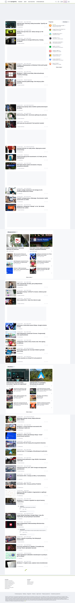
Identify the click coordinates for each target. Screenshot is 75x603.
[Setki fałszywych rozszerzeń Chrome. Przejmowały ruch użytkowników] (9, 263)
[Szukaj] (56, 1)
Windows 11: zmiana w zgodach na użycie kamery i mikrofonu (31, 501)
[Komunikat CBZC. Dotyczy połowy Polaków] (10, 485)
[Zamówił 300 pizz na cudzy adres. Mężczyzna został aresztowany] (10, 149)
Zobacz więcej (29, 277)
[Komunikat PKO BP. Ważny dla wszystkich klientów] (10, 444)
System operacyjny (29, 584)
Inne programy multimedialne (58, 47)
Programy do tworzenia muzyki (9, 581)
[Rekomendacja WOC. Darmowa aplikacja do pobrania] (10, 116)
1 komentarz (20, 193)
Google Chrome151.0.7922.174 (59, 29)
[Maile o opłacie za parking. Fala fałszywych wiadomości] (9, 398)
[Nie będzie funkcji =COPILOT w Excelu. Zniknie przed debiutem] (10, 292)
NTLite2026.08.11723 (57, 54)
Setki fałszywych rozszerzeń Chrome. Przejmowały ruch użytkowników (21, 262)
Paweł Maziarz (26, 121)
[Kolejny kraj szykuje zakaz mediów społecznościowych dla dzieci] (10, 107)
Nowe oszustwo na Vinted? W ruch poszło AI (29, 358)
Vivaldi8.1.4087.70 (56, 50)
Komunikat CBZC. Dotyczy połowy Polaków (29, 484)
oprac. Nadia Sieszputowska (29, 105)
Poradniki (28, 580)
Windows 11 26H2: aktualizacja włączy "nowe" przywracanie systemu (21, 269)
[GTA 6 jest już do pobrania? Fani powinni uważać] (10, 124)
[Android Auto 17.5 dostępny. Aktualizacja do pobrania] (41, 375)
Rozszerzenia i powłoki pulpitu (58, 38)
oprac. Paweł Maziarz (27, 188)
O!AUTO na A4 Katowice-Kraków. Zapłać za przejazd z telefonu (43, 403)
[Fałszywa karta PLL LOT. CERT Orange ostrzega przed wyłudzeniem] (10, 468)
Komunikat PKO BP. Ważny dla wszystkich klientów (31, 443)
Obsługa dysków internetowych (58, 60)
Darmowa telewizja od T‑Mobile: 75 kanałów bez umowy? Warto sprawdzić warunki (30, 547)
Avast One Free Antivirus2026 (58, 25)
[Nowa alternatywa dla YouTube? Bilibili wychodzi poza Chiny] (10, 350)
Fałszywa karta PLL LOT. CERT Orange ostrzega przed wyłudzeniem (31, 468)
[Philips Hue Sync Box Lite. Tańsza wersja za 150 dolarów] (10, 32)
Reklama (34, 593)
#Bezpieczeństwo (12, 232)
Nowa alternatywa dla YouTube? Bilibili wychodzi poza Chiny (31, 350)
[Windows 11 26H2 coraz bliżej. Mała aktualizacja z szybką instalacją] (10, 74)
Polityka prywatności (46, 593)
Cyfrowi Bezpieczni (40, 1)
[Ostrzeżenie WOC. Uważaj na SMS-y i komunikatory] (10, 476)
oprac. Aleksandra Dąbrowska (29, 146)
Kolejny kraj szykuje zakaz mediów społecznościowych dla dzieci (32, 107)
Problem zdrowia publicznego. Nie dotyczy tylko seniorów (30, 82)
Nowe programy (7, 588)
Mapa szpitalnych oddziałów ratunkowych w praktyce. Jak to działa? (32, 555)
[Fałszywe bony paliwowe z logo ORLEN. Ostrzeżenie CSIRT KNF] (33, 271)
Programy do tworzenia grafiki (9, 587)
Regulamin (29, 593)
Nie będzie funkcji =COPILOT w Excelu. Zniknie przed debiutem (31, 292)
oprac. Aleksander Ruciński (41, 391)
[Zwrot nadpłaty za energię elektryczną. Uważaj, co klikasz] (10, 40)
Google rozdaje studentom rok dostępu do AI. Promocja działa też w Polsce (30, 190)
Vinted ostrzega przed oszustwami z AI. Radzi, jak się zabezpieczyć (32, 157)
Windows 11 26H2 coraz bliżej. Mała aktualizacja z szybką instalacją (30, 73)
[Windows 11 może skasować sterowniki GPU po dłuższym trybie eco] (10, 427)
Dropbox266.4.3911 (56, 59)
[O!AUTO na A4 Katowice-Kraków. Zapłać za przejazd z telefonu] (33, 405)
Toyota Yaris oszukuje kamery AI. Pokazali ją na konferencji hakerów (21, 403)
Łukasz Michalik (39, 398)
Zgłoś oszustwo (31, 1)
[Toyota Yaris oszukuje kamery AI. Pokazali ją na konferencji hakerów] (9, 405)
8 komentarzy (20, 503)
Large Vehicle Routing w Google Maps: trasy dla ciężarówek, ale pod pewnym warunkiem (44, 389)
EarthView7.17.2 (56, 37)
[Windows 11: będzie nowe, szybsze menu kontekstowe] (10, 564)
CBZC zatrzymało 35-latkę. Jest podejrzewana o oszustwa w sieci (20, 254)
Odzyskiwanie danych (56, 34)
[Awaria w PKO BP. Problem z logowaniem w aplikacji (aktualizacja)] (10, 493)
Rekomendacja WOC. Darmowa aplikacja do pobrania (32, 115)
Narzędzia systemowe (56, 55)
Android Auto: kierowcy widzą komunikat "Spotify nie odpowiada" (32, 24)
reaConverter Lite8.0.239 (57, 42)
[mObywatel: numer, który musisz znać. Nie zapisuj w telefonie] (33, 263)
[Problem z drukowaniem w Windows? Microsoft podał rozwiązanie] (10, 66)
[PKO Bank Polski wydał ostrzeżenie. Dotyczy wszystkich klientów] (10, 165)
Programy (20, 1)
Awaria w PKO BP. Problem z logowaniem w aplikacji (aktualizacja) (31, 492)
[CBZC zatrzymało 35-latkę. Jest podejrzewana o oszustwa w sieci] (9, 256)
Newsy (25, 1)
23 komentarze (20, 487)
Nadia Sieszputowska (27, 553)
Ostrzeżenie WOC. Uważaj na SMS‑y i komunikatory (31, 475)
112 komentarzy (21, 526)
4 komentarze (20, 361)
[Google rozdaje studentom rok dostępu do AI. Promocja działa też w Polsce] (10, 191)
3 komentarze (20, 76)
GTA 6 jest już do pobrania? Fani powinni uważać (30, 123)
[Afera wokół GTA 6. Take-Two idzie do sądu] (10, 301)
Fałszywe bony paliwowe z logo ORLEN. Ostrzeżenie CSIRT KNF (43, 269)
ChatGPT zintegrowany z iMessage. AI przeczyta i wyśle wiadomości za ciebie (32, 198)
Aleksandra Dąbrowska (28, 79)
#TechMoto (10, 366)
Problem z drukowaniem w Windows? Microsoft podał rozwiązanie (32, 65)
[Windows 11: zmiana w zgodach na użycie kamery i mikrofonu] (10, 501)
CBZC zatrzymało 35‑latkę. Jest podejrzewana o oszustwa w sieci (29, 284)
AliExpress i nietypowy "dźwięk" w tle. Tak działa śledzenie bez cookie (30, 207)
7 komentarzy (20, 160)
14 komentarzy (20, 566)
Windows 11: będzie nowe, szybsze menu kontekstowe (32, 563)
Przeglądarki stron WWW (57, 30)
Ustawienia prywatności (55, 593)
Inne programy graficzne (57, 43)
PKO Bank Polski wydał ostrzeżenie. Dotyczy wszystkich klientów (29, 165)
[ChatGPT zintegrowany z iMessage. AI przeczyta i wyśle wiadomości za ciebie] (10, 199)
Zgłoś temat (38, 593)
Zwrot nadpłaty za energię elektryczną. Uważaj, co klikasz (30, 40)
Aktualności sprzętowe (30, 581)
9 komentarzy (20, 68)
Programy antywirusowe (57, 26)
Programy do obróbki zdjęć (8, 580)
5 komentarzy (20, 430)
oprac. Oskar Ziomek (27, 21)
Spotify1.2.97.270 (56, 46)
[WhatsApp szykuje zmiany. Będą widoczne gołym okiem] (10, 419)
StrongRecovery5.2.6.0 (57, 33)
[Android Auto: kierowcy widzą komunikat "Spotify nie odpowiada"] (10, 24)
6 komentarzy (20, 287)
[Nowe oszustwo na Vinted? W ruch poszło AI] (10, 359)
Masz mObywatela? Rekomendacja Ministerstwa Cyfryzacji (30, 524)
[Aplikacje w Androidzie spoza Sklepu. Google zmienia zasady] (33, 256)
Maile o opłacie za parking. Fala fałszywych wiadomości (20, 396)
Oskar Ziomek (26, 490)
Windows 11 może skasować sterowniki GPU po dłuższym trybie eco (29, 427)
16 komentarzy (20, 345)
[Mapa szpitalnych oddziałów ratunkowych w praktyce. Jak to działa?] (10, 555)
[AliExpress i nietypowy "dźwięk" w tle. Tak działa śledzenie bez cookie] (10, 207)
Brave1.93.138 (55, 63)
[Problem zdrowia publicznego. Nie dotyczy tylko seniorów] (10, 82)
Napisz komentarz (21, 35)
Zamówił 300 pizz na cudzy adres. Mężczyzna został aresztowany (31, 148)
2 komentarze (20, 110)
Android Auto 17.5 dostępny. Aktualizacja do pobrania (38, 383)
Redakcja (24, 593)
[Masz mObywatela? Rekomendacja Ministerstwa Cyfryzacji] (10, 524)
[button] (69, 1)
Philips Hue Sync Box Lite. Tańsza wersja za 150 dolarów (30, 32)
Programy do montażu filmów (9, 584)
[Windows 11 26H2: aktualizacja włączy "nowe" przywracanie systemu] (9, 271)
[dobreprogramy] (13, 1)
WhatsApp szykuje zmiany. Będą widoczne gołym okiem (28, 418)
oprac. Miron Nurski (27, 196)
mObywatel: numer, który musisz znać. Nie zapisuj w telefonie (44, 262)
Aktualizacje (65, 21)
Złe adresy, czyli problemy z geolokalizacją (42, 396)
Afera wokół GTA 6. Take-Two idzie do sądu (29, 300)
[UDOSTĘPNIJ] (47, 27)
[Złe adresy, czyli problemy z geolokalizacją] (33, 398)
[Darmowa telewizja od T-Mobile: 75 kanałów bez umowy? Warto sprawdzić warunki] (10, 547)
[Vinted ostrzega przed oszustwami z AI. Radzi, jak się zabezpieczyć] (10, 157)
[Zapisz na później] (45, 27)
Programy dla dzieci (7, 586)
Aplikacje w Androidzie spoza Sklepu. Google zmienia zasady (44, 254)
